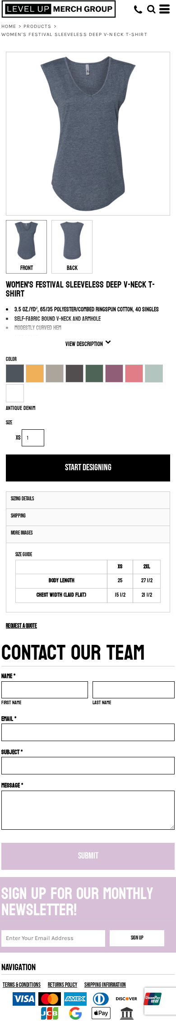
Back (72, 268)
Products (37, 26)
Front (26, 268)
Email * (9, 719)
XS (18, 438)
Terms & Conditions (22, 985)
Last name (102, 702)
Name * (8, 676)
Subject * (12, 752)
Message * (12, 785)
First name (11, 702)
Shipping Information (105, 985)
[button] (151, 8)
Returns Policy (62, 985)
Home (8, 26)
